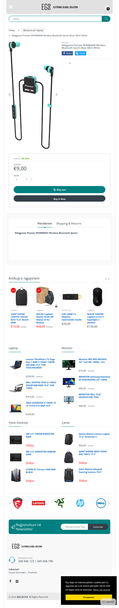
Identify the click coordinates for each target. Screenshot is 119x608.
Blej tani (61, 189)
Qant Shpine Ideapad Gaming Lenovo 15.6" (90, 470)
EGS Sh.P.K (66, 310)
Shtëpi (12, 30)
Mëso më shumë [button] (101, 590)
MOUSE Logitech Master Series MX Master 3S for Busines (45, 318)
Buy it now (60, 198)
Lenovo (14, 310)
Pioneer (65, 42)
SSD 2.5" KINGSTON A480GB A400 (41, 453)
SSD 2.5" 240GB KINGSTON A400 (40, 435)
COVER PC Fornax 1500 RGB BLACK (40, 471)
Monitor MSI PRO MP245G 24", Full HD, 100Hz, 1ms (93, 361)
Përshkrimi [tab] (45, 223)
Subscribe (98, 526)
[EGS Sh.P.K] (59, 6)
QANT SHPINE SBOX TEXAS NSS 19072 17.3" (93, 453)
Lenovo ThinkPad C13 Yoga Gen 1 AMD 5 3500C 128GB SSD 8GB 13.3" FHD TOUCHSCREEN (40, 363)
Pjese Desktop (18, 423)
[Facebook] (10, 581)
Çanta (66, 423)
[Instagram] (17, 581)
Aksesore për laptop (33, 30)
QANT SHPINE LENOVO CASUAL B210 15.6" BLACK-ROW (20, 318)
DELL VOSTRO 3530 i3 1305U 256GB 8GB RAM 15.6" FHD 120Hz (41, 385)
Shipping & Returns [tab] (68, 223)
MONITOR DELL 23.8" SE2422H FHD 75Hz (90, 396)
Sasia (16, 175)
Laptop (13, 348)
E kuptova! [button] (88, 597)
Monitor (67, 348)
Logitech (40, 310)
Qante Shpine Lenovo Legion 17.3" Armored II (94, 435)
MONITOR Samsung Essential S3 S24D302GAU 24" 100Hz (94, 378)
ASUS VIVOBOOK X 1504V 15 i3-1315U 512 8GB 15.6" (41, 404)
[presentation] (105, 279)
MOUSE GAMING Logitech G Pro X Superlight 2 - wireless (95, 318)
